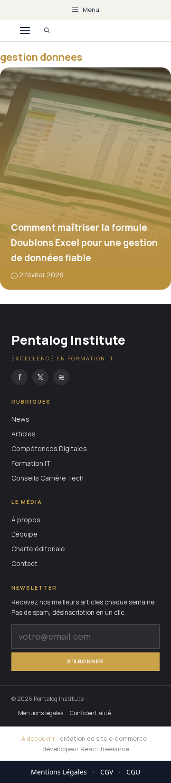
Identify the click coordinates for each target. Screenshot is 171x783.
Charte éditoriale (38, 548)
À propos (25, 519)
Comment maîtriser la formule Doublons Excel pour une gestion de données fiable (84, 242)
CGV (106, 771)
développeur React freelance (85, 749)
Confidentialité (90, 713)
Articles (23, 433)
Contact (24, 563)
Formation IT (31, 463)
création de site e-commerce (103, 738)
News (20, 419)
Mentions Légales (59, 771)
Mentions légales (40, 713)
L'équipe (24, 533)
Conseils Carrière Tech (47, 477)
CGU (133, 771)
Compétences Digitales (49, 448)
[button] (47, 30)
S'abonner (85, 661)
